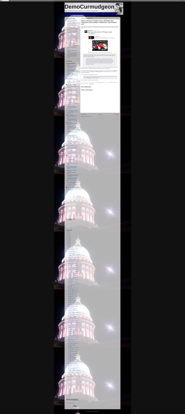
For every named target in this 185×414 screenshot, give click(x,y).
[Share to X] (91, 83)
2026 (68, 231)
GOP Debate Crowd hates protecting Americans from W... (73, 329)
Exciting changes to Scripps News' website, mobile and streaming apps (72, 120)
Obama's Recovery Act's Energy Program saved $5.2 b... (73, 335)
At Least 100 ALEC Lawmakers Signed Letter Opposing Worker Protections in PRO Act (72, 128)
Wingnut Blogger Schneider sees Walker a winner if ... (73, 339)
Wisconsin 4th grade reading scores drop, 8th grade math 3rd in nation (72, 116)
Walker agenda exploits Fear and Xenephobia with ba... (73, 302)
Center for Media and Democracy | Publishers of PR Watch (72, 182)
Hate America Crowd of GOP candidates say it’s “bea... (72, 317)
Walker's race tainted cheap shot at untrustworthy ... (73, 255)
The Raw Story (69, 89)
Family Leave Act (112, 82)
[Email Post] (105, 82)
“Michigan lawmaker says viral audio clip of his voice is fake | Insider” (72, 71)
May (69, 381)
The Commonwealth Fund (71, 145)
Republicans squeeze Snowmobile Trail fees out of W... (73, 325)
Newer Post (83, 114)
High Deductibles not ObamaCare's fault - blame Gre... (73, 304)
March (69, 383)
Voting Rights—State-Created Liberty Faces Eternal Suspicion (72, 44)
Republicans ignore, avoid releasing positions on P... (73, 257)
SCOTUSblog (69, 93)
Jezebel (68, 155)
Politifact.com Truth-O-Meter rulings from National (72, 135)
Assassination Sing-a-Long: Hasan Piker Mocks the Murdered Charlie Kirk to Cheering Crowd (72, 75)
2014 (68, 387)
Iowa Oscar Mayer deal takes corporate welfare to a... (72, 319)
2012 (68, 390)
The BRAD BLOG (70, 78)
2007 (68, 396)
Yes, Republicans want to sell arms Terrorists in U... (73, 280)
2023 (68, 235)
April (69, 382)
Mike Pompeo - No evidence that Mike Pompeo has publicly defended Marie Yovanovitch (72, 137)
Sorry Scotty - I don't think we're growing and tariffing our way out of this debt (72, 21)
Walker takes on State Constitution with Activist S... (73, 296)
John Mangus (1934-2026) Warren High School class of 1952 (72, 29)
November (69, 247)
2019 (68, 240)
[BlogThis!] (90, 83)
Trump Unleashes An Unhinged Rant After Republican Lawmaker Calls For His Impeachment (72, 142)
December (69, 246)
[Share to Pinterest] (92, 83)
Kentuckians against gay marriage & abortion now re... (73, 284)
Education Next (69, 102)
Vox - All (68, 81)
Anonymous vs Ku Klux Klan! (72, 361)
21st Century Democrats (71, 106)
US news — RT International (71, 180)
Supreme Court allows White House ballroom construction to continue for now (72, 95)
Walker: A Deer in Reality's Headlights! (72, 345)
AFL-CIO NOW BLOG (70, 159)
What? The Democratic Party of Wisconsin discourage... (72, 368)
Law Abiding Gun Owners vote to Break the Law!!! (73, 356)
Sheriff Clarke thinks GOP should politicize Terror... (73, 311)
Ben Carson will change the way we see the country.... (73, 292)
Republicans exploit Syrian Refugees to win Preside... (72, 274)
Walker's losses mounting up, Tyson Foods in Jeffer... (73, 288)
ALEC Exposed (69, 126)
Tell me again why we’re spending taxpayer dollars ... (73, 360)
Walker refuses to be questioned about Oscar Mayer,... (73, 343)
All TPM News (69, 122)
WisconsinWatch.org (70, 34)
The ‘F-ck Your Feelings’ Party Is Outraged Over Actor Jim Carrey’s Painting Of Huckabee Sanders (72, 152)
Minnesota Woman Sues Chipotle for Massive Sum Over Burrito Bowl (72, 86)
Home (100, 114)
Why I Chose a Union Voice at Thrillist (72, 160)
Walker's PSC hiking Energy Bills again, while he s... (73, 294)
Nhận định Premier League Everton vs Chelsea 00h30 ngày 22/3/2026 (72, 107)
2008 (68, 395)
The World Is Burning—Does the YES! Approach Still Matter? (72, 112)
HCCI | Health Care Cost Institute (72, 184)
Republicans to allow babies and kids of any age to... (73, 276)
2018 (68, 241)
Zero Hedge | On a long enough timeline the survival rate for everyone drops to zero (72, 178)
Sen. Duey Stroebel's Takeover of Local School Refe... (73, 315)
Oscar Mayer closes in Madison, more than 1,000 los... (73, 354)
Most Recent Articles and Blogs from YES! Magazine (72, 110)
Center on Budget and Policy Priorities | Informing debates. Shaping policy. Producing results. (72, 167)
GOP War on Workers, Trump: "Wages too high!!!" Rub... (72, 327)
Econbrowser (69, 162)
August (69, 377)
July (68, 378)
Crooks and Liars (70, 189)
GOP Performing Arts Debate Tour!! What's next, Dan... (73, 371)
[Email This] (89, 83)
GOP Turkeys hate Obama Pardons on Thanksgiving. (73, 270)
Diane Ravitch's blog (70, 98)
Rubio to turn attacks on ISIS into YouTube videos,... (73, 263)
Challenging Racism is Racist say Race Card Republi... (73, 331)
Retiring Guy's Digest (70, 27)
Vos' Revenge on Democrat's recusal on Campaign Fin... (72, 309)
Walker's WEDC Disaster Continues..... (71, 286)
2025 (68, 232)
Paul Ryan (86, 83)
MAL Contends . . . (70, 42)
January (69, 386)
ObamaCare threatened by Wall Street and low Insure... (73, 290)
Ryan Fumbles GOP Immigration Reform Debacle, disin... (73, 363)
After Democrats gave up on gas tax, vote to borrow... (73, 321)
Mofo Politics (69, 131)
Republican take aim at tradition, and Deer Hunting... (73, 278)
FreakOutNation (69, 150)
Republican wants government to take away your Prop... (73, 251)
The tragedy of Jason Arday (71, 82)
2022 (68, 236)
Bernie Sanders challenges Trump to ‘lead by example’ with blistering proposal (72, 91)
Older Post (116, 114)
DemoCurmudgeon (89, 7)
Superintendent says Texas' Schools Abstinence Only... (73, 373)
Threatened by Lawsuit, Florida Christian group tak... (72, 253)
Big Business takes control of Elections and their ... (72, 341)
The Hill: (82, 28)
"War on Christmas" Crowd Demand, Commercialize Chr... (73, 333)
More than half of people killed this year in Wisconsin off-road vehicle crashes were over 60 (72, 36)
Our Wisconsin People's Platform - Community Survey (72, 52)
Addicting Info (69, 140)
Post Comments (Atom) (88, 116)
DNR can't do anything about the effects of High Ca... (73, 313)
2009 (68, 394)
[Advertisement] (69, 198)
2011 (68, 391)
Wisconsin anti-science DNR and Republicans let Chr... (73, 306)
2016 (68, 244)
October (69, 374)
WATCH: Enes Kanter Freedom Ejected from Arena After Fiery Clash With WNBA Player (72, 66)
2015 (68, 245)
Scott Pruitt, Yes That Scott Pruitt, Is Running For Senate (72, 124)
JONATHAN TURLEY (70, 73)
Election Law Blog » (70, 69)
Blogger (98, 411)
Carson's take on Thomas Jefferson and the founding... (73, 272)
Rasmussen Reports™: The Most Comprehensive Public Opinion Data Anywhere (72, 175)
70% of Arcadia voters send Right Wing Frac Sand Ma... (73, 268)
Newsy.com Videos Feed (71, 118)
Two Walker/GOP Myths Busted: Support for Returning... (73, 358)
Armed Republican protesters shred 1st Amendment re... (73, 261)
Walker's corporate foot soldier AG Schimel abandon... (73, 249)
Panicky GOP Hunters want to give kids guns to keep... (73, 259)
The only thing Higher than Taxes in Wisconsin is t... (73, 350)
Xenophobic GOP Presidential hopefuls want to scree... (72, 300)
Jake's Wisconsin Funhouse (72, 19)
